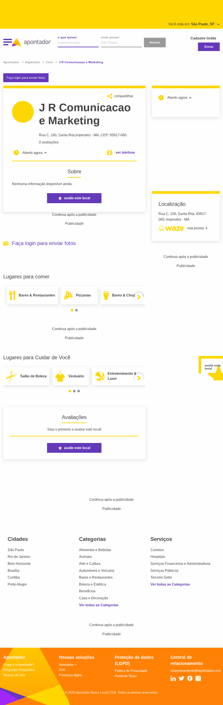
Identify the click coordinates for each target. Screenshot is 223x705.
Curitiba (14, 577)
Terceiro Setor (161, 577)
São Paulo (16, 550)
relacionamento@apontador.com (196, 671)
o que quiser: (68, 37)
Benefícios (87, 591)
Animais (85, 557)
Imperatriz (83, 135)
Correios (157, 550)
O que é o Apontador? (18, 664)
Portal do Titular (126, 676)
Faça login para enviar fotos (26, 77)
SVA (62, 670)
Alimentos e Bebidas (95, 550)
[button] (72, 310)
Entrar (208, 46)
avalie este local (77, 198)
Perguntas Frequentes (19, 670)
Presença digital (70, 675)
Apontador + (67, 664)
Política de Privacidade (131, 671)
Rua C (44, 135)
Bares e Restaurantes (96, 577)
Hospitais (157, 557)
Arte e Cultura (89, 563)
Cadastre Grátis (203, 38)
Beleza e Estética (92, 584)
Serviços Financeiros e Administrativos (180, 563)
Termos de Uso (14, 675)
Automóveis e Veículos (96, 570)
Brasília (13, 570)
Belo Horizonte (19, 563)
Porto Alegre (17, 584)
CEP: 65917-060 (114, 135)
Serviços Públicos (164, 570)
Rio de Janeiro (19, 557)
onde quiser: (110, 37)
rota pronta (195, 228)
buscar (155, 42)
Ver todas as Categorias (98, 605)
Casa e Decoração (93, 598)
